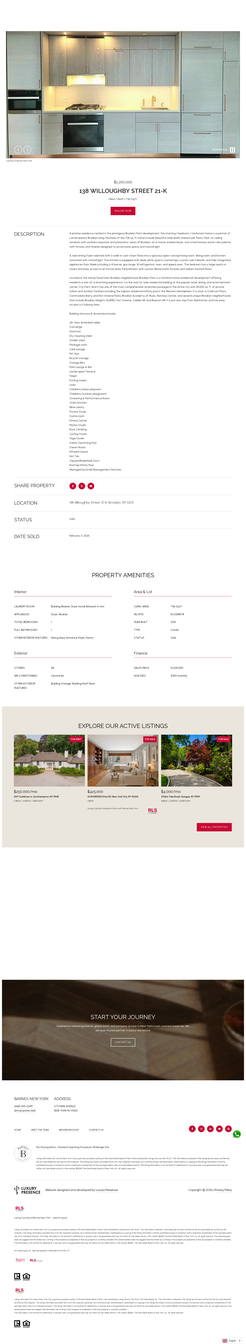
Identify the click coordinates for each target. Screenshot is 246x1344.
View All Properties (214, 827)
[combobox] (232, 1340)
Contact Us (96, 1130)
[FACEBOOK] (192, 1128)
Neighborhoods (69, 1130)
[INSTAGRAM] (201, 1128)
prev (18, 150)
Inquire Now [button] (123, 210)
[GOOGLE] (228, 1128)
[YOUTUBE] (219, 1128)
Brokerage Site (101, 1147)
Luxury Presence (107, 1190)
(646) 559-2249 (23, 1106)
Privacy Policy (223, 1190)
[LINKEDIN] (210, 1128)
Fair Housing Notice (46, 1147)
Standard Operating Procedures (75, 1147)
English (232, 1340)
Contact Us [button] (123, 1042)
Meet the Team (40, 1130)
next (27, 150)
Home (17, 1130)
